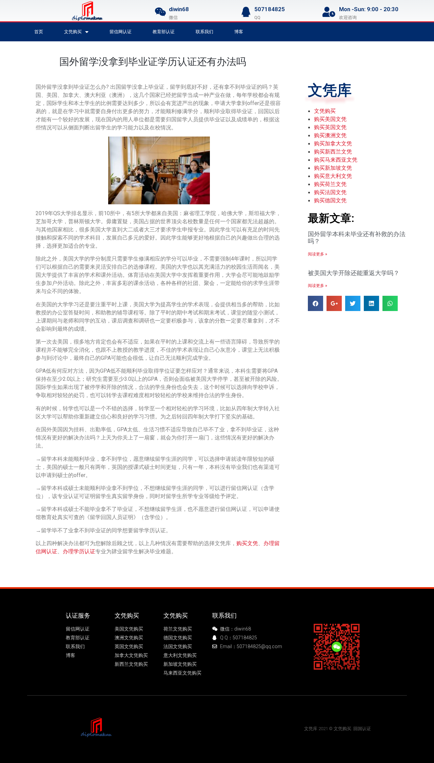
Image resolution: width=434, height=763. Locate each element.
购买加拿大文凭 (333, 143)
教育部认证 (164, 31)
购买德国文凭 (330, 200)
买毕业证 (227, 728)
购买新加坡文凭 (333, 167)
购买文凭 (247, 543)
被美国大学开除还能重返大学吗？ (353, 272)
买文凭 (168, 728)
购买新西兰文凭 (333, 151)
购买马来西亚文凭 (335, 159)
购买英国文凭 (330, 127)
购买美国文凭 (330, 119)
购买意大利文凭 (333, 175)
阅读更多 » (317, 254)
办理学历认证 (79, 551)
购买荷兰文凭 (330, 184)
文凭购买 (73, 31)
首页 (38, 31)
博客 (238, 31)
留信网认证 (121, 31)
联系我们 (204, 31)
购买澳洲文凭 (330, 135)
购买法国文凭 (330, 192)
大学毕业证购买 (196, 728)
